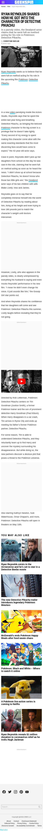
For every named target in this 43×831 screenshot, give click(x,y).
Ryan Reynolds (8, 72)
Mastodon (4, 830)
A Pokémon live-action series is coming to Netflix (18, 702)
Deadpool (33, 180)
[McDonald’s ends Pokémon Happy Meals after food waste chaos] (21, 621)
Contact (16, 821)
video (12, 112)
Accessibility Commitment (26, 826)
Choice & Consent (8, 826)
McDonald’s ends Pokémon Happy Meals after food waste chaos (19, 636)
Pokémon (23, 79)
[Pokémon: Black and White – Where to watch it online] (21, 654)
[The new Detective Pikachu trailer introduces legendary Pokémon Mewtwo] (21, 585)
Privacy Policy (22, 823)
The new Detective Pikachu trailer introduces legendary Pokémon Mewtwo (19, 602)
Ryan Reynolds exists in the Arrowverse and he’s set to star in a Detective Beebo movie (20, 567)
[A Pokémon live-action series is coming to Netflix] (21, 687)
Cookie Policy (34, 823)
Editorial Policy (10, 823)
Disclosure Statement (29, 821)
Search (39, 807)
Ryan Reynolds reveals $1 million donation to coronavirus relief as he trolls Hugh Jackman (20, 737)
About (9, 821)
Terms (39, 826)
